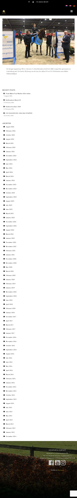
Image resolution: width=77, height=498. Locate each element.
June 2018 (9, 300)
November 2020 (11, 263)
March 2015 (10, 424)
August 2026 (10, 127)
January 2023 (10, 217)
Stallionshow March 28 (13, 100)
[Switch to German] (74, 4)
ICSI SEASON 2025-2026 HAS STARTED (19, 113)
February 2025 (10, 147)
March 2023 (10, 213)
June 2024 (9, 164)
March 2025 (10, 143)
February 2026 (10, 131)
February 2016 (10, 378)
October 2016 (10, 345)
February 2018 (10, 308)
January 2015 (10, 432)
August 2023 (10, 201)
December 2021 (11, 242)
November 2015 (11, 391)
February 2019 (10, 284)
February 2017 (10, 329)
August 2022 (10, 230)
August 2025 (10, 139)
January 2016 (10, 383)
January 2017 (10, 333)
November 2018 (11, 292)
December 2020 (11, 259)
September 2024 (11, 160)
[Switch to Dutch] (66, 4)
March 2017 (10, 325)
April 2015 (9, 420)
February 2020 (10, 275)
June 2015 (9, 412)
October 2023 (10, 193)
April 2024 (9, 172)
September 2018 (11, 296)
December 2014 (11, 436)
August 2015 (10, 403)
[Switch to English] (70, 4)
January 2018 (10, 312)
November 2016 (11, 341)
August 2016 (10, 354)
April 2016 (9, 370)
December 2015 (11, 387)
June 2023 (9, 209)
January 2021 (10, 255)
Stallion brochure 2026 (13, 107)
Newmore (61, 470)
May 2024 (9, 168)
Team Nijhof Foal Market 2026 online (18, 93)
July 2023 (9, 205)
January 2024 (10, 180)
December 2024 (11, 156)
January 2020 (10, 279)
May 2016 (9, 366)
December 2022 (11, 222)
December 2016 (11, 337)
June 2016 (9, 362)
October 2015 (10, 395)
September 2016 (11, 350)
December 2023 (11, 184)
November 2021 (11, 246)
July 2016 (9, 358)
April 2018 (9, 304)
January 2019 (10, 288)
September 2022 (11, 226)
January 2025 (10, 151)
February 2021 (10, 251)
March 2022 (10, 234)
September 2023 (11, 197)
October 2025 (10, 135)
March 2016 (10, 374)
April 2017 (9, 321)
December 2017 (11, 317)
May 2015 (9, 416)
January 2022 (10, 238)
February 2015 (10, 428)
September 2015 (11, 399)
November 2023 (11, 189)
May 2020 (9, 267)
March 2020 (10, 271)
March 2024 (10, 176)
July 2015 (9, 407)
